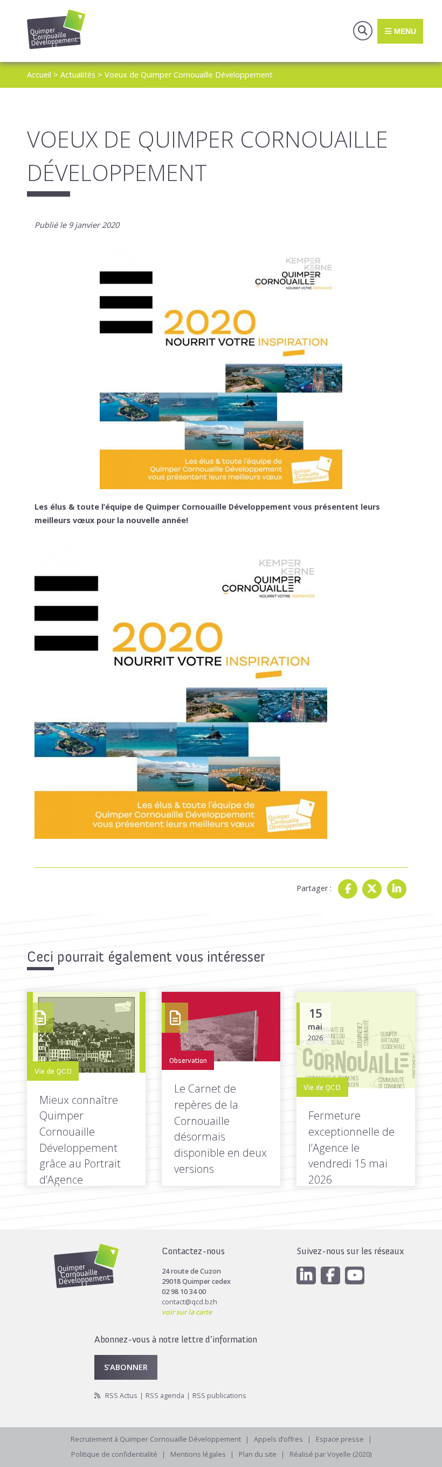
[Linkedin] (396, 889)
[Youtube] (354, 1275)
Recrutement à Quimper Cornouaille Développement (156, 1439)
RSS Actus (121, 1395)
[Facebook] (347, 889)
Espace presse (340, 1439)
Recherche (362, 30)
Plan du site (258, 1454)
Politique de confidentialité (114, 1454)
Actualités (77, 74)
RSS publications (219, 1395)
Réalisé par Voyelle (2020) (330, 1454)
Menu (404, 30)
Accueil (39, 74)
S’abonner (126, 1366)
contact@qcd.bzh (189, 1301)
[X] (372, 889)
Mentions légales (198, 1454)
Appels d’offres (278, 1439)
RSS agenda (165, 1395)
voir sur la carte (187, 1312)
